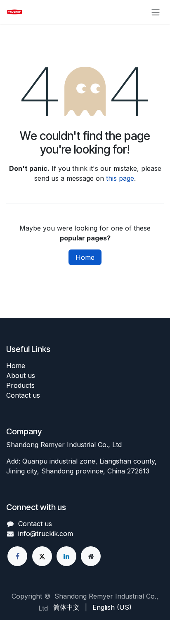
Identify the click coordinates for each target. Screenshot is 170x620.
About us (20, 375)
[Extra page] (91, 556)
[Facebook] (17, 556)
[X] (42, 556)
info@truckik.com (45, 533)
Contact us (23, 395)
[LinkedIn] (66, 556)
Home (85, 257)
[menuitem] (66, 607)
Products (20, 385)
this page (120, 178)
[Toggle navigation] (155, 12)
